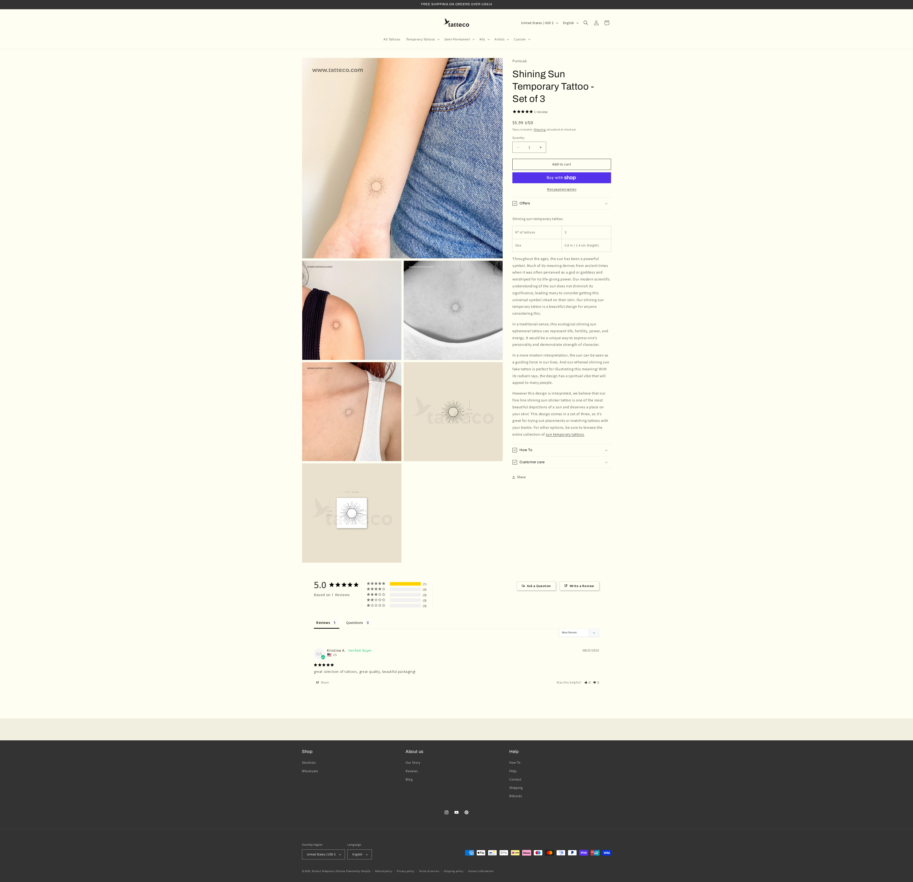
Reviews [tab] (323, 622)
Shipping (540, 129)
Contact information (481, 871)
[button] (422, 39)
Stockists (309, 762)
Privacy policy (405, 871)
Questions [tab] (354, 622)
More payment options (561, 189)
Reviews (412, 771)
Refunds (515, 796)
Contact (515, 779)
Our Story (413, 762)
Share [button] (521, 477)
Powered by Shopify (358, 871)
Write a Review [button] (582, 586)
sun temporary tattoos (565, 434)
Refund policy (383, 871)
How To (515, 762)
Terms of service (429, 871)
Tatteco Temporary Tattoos (329, 871)
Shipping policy (453, 871)
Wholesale (310, 771)
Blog (409, 779)
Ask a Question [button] (539, 586)
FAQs (513, 771)
